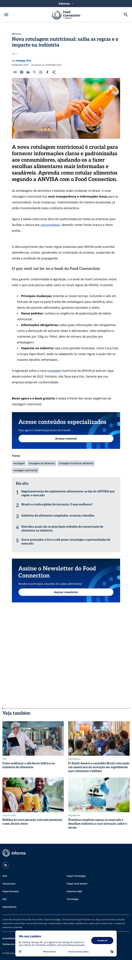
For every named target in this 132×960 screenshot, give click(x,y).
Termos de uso (10, 944)
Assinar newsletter (66, 592)
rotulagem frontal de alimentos (76, 463)
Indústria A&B (74, 891)
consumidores (50, 225)
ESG (4, 899)
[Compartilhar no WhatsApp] (41, 72)
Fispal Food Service (77, 883)
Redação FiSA (23, 60)
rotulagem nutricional (25, 470)
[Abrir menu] (6, 15)
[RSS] (5, 865)
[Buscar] (126, 15)
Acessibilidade (10, 938)
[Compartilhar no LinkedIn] (28, 72)
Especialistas (9, 906)
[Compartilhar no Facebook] (47, 72)
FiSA (4, 875)
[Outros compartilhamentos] (54, 72)
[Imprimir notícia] (21, 72)
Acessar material (66, 438)
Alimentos (16, 34)
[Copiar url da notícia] (15, 72)
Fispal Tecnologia (76, 875)
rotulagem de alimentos (41, 463)
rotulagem (54, 371)
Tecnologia (73, 899)
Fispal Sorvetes (10, 891)
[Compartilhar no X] (34, 72)
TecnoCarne (8, 883)
